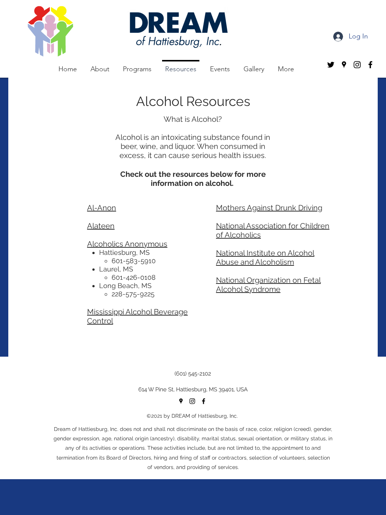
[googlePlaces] (181, 401)
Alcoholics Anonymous (127, 243)
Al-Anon (101, 207)
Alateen (101, 225)
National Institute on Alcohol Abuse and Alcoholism (265, 257)
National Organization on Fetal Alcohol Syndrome (268, 285)
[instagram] (192, 401)
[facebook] (203, 401)
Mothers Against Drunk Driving (269, 207)
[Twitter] (330, 64)
